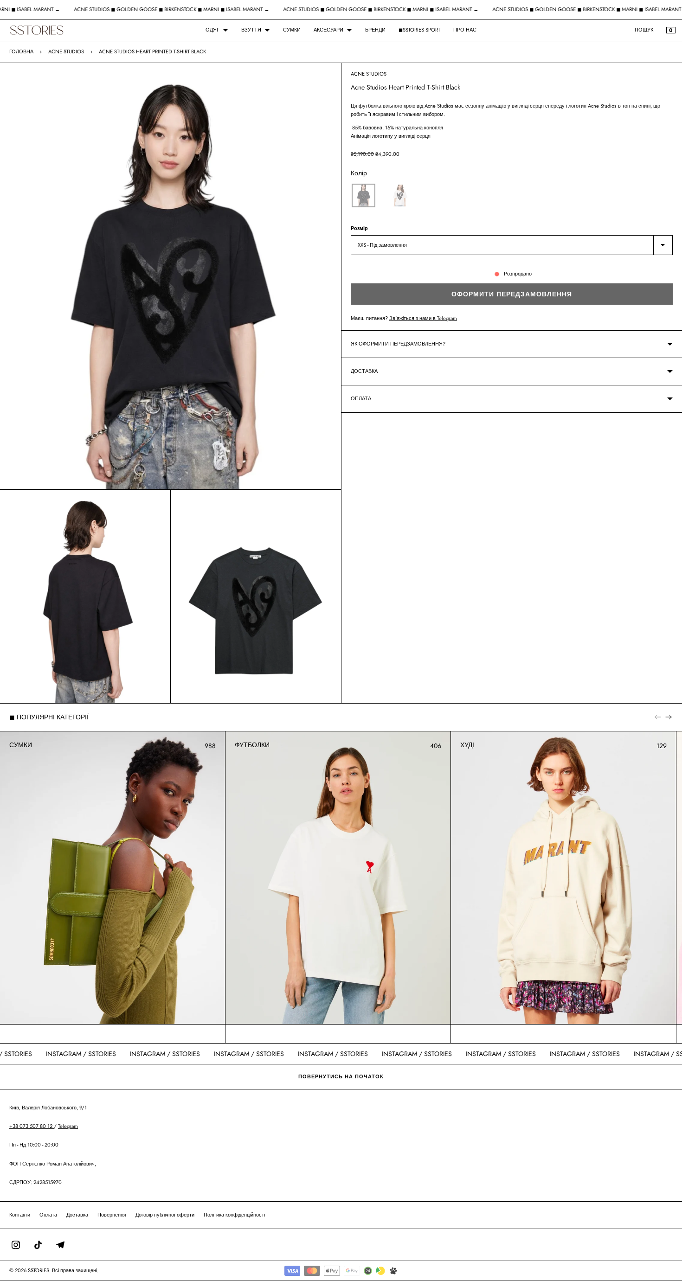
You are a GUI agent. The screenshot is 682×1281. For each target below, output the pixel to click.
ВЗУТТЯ (251, 29)
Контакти (19, 1214)
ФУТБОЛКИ (252, 745)
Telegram (68, 1126)
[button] (363, 195)
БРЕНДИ (375, 29)
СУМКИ (292, 29)
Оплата (48, 1214)
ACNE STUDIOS (66, 51)
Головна (21, 51)
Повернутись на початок (341, 1076)
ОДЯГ (212, 29)
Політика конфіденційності (234, 1214)
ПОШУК (644, 29)
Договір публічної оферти (164, 1214)
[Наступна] (668, 717)
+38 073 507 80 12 (31, 1126)
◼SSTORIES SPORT (419, 29)
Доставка (77, 1214)
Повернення (111, 1214)
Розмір (359, 228)
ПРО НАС (464, 29)
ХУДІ (467, 745)
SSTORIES (38, 1270)
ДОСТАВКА (364, 371)
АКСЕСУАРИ (328, 29)
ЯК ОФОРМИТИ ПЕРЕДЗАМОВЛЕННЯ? (398, 343)
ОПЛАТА (361, 398)
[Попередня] (658, 717)
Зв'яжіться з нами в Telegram (423, 318)
